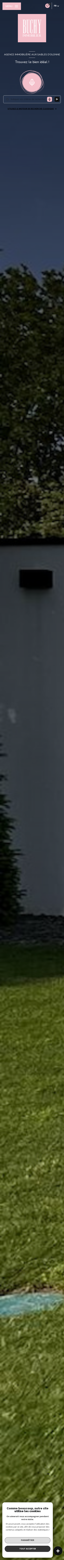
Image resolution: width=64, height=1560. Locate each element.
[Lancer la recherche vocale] (32, 81)
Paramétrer (27, 1540)
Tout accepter (27, 1548)
